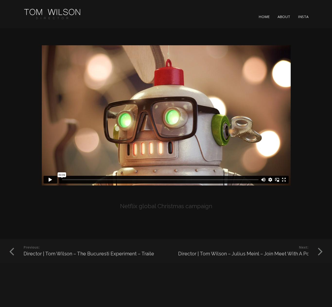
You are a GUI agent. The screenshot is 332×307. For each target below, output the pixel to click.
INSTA (303, 16)
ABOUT (284, 16)
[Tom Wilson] (52, 14)
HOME (264, 16)
